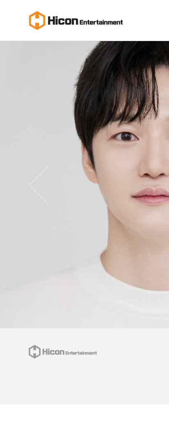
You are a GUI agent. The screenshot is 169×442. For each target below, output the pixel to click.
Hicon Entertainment (76, 20)
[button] (38, 184)
